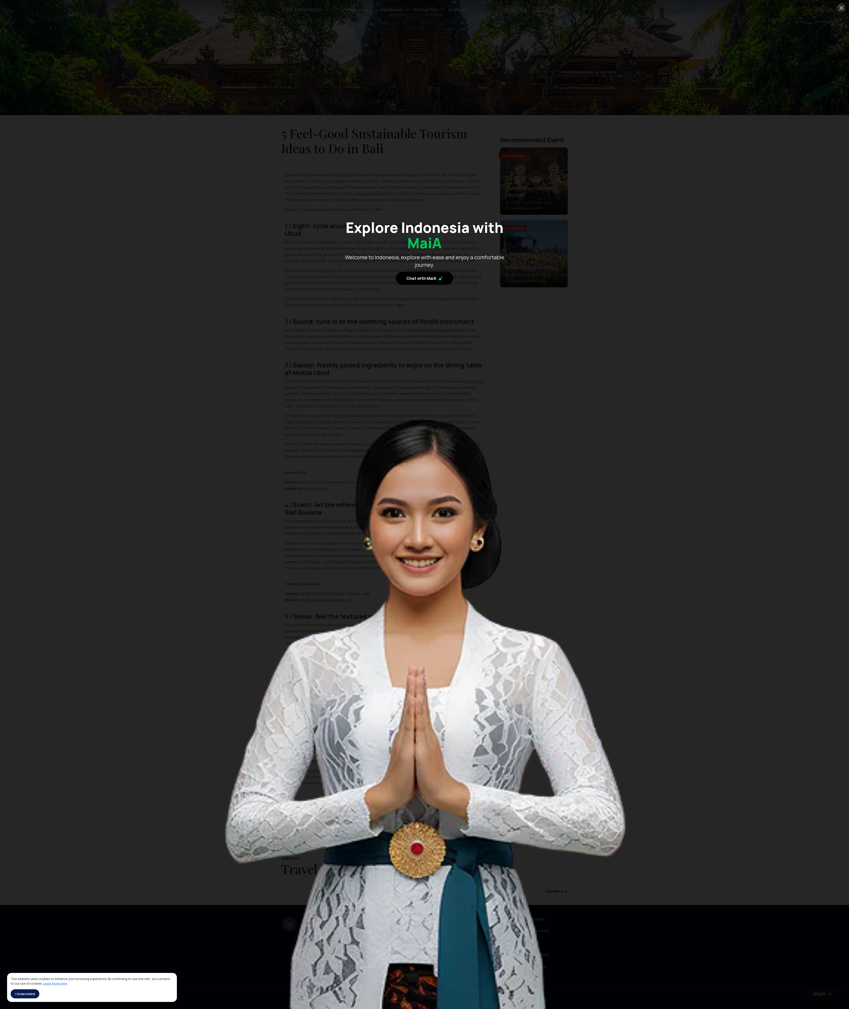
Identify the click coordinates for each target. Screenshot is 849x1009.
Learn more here (55, 983)
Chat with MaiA (421, 278)
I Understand (25, 994)
